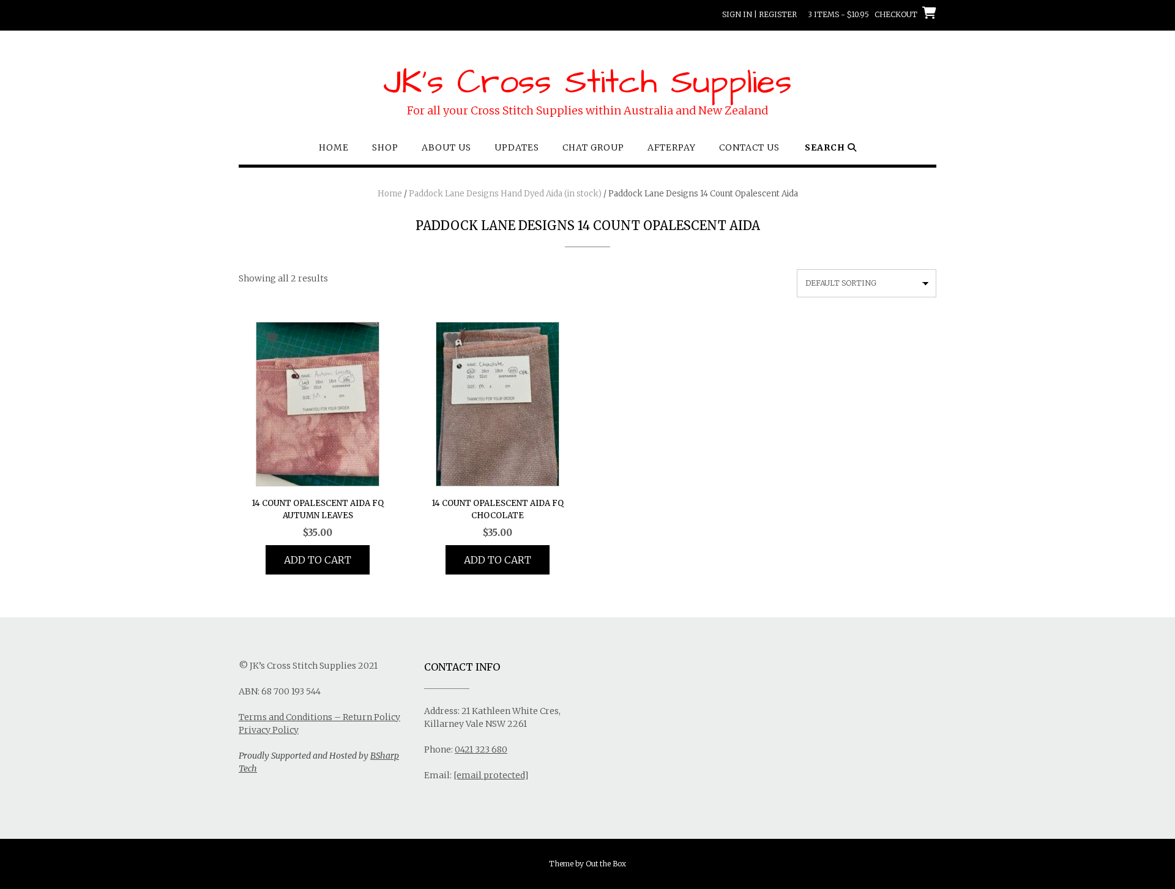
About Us (446, 147)
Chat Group (593, 147)
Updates (516, 147)
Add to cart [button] (317, 560)
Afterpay (671, 147)
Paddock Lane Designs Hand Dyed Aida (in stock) (505, 193)
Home (334, 147)
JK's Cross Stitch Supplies (587, 82)
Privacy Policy (269, 729)
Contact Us (749, 147)
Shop (385, 147)
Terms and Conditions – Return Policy (319, 717)
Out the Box (606, 863)
